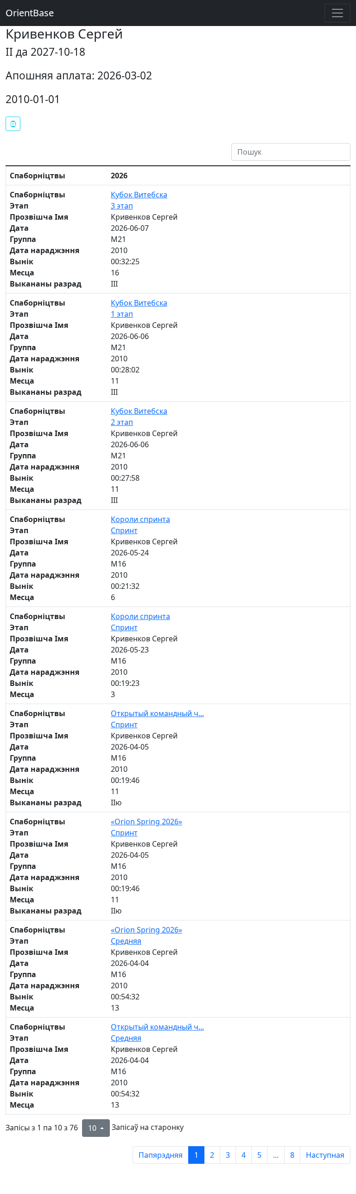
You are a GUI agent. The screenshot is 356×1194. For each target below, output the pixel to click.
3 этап (122, 206)
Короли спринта (140, 519)
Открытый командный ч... (157, 713)
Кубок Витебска (139, 194)
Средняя (126, 941)
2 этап (122, 422)
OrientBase (30, 13)
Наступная (325, 1155)
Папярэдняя (161, 1155)
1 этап (122, 314)
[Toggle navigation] (337, 13)
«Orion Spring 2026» (146, 821)
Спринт (124, 530)
